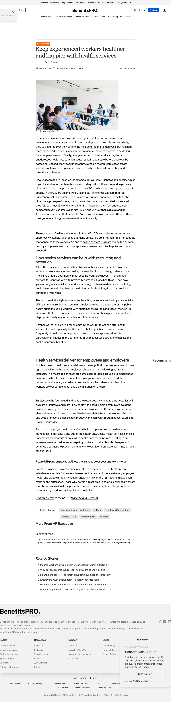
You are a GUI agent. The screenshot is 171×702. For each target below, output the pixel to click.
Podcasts (44, 2)
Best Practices (43, 44)
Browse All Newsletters (136, 681)
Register (153, 10)
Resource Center (95, 2)
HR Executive (62, 688)
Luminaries (5, 663)
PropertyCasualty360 (37, 684)
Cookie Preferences (119, 695)
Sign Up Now (145, 673)
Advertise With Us (77, 650)
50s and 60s (122, 214)
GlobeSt (99, 684)
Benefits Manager (8, 650)
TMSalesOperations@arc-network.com (64, 543)
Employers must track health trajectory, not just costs (69, 579)
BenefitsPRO (59, 684)
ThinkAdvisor (14, 684)
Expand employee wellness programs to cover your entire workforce (86, 461)
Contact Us (73, 658)
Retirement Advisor (9, 654)
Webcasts (54, 2)
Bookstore (109, 2)
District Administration (83, 688)
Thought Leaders (124, 2)
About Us (72, 645)
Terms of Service (88, 695)
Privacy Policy (103, 695)
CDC (90, 188)
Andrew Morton (45, 498)
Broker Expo (18, 10)
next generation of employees (98, 146)
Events (37, 658)
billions (63, 417)
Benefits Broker (7, 645)
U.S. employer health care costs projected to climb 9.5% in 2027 (75, 589)
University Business (106, 688)
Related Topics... (47, 510)
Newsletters (139, 10)
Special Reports (7, 658)
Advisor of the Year (9, 667)
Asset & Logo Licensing (79, 654)
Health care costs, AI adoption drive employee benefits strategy (75, 574)
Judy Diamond (67, 2)
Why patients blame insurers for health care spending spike (72, 569)
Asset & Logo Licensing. (119, 543)
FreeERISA (81, 2)
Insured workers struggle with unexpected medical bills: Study (74, 564)
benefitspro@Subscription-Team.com (18, 632)
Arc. (61, 695)
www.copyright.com (101, 539)
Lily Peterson (53, 62)
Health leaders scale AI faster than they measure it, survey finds (75, 584)
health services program (97, 242)
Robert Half (83, 197)
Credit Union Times (81, 684)
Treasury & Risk (118, 684)
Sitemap (38, 667)
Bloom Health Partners (84, 498)
